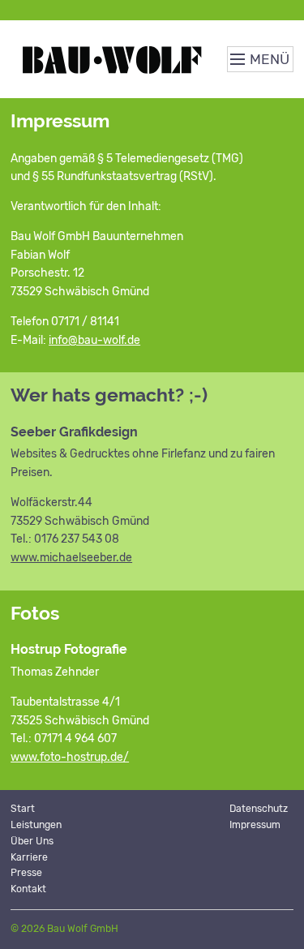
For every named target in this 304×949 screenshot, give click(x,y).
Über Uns (32, 841)
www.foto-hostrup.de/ (70, 757)
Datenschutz (258, 808)
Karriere (29, 857)
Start (23, 808)
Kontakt (28, 889)
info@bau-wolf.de (94, 340)
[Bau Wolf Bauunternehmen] (115, 59)
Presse (26, 872)
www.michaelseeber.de (71, 558)
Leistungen (36, 825)
